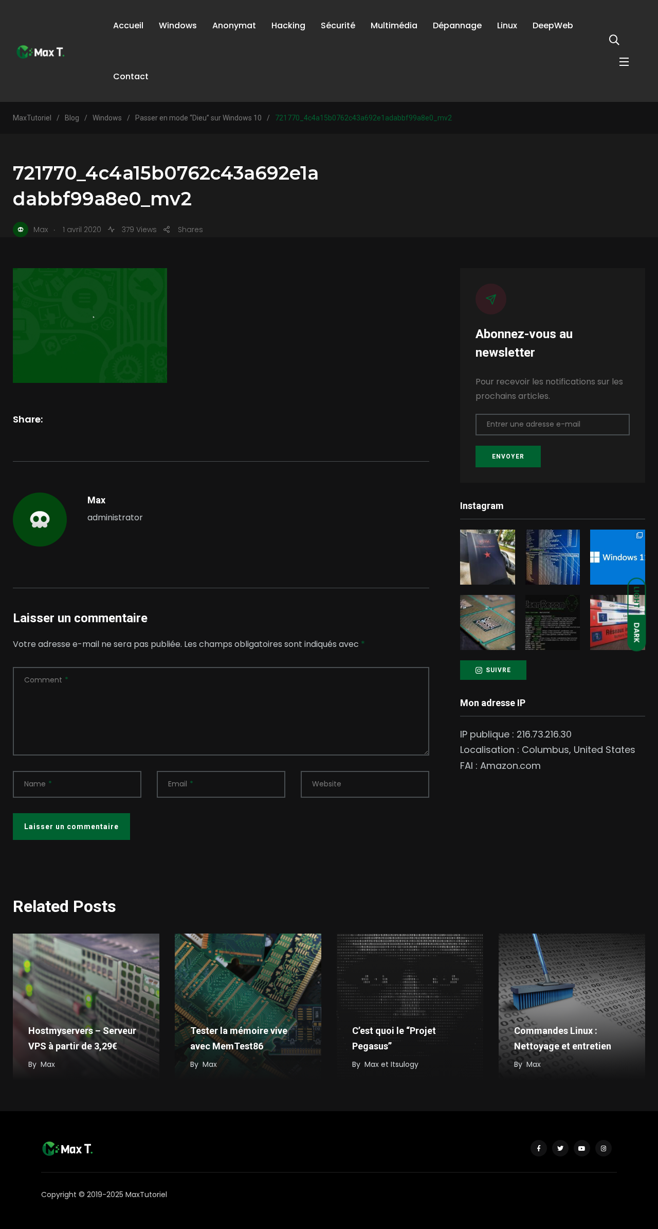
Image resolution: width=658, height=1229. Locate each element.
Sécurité (338, 25)
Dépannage (457, 25)
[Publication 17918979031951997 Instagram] (487, 557)
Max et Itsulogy (391, 1064)
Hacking (288, 25)
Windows (178, 25)
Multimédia (394, 25)
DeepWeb (553, 25)
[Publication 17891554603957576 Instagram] (617, 622)
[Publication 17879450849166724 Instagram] (552, 622)
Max (96, 500)
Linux (507, 25)
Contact (131, 76)
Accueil (128, 25)
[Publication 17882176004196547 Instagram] (487, 622)
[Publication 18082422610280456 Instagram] (552, 557)
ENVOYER (508, 456)
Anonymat (234, 25)
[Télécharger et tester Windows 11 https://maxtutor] (617, 557)
